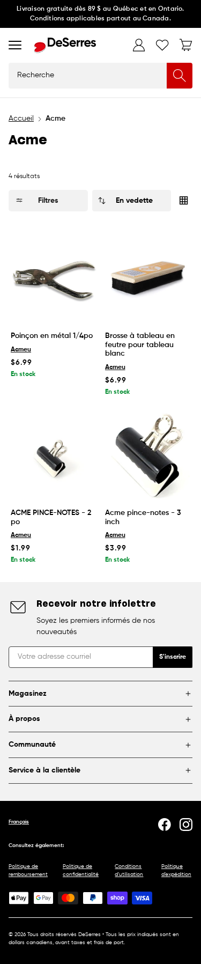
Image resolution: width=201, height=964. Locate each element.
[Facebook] (164, 824)
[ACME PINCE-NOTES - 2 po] (54, 455)
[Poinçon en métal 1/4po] (54, 278)
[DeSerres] (65, 45)
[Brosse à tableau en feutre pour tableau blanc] (148, 278)
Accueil (21, 118)
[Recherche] (179, 76)
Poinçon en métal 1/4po (52, 336)
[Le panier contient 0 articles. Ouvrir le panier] (186, 45)
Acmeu (21, 350)
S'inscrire (172, 657)
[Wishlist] (162, 45)
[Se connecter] (138, 45)
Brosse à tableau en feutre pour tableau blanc (140, 345)
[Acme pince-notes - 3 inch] (148, 455)
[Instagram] (186, 824)
